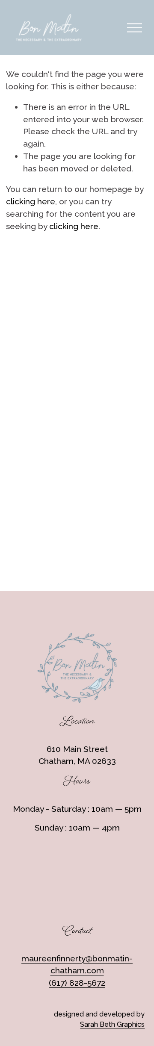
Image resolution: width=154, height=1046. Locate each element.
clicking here (30, 201)
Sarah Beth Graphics (112, 1024)
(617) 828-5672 (77, 983)
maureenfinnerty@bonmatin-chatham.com (77, 965)
